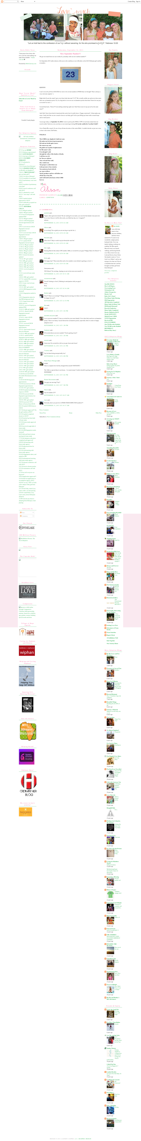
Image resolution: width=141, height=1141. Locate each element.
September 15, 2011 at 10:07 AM (56, 395)
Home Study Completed (111, 310)
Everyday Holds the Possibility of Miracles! (113, 340)
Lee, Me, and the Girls (113, 1035)
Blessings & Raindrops (113, 486)
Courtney (46, 350)
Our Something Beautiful (114, 512)
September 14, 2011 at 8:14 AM (56, 223)
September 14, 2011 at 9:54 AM (56, 263)
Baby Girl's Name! (110, 296)
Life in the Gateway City (114, 782)
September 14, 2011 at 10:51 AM (56, 274)
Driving (116, 1107)
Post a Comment (44, 410)
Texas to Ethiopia (112, 984)
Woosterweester (111, 433)
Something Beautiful (113, 448)
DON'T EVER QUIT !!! (113, 930)
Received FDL (109, 320)
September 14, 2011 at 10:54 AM (56, 288)
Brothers (117, 462)
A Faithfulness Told (112, 638)
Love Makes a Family (113, 354)
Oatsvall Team (111, 928)
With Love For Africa (113, 474)
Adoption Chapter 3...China (117, 503)
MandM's (109, 499)
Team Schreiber (111, 632)
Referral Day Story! (110, 330)
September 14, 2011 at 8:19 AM (56, 233)
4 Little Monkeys (112, 461)
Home (70, 413)
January (116, 1024)
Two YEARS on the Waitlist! (113, 326)
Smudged (109, 383)
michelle (46, 213)
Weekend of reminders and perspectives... (118, 906)
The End (109, 567)
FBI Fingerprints (109, 300)
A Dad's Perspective (110, 292)
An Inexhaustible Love (113, 551)
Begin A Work (111, 635)
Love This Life (111, 795)
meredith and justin (49, 315)
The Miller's (110, 1092)
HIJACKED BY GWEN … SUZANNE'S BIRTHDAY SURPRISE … (114, 938)
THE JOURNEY (111, 935)
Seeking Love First (112, 625)
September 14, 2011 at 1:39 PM (56, 335)
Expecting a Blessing (113, 877)
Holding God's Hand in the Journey (113, 821)
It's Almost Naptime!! (113, 730)
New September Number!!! (70, 54)
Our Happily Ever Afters (114, 756)
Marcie (46, 390)
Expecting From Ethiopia (114, 902)
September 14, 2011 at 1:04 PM (56, 311)
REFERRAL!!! (109, 328)
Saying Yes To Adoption (113, 371)
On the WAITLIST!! (110, 314)
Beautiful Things (111, 702)
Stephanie (47, 330)
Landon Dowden (111, 1072)
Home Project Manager (50, 360)
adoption (50, 197)
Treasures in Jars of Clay (114, 668)
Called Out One (111, 1064)
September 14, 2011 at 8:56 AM (56, 253)
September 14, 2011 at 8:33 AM (56, 243)
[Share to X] (68, 195)
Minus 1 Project (111, 890)
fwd (108, 379)
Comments (24, 516)
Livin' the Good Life (113, 1009)
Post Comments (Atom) (53, 416)
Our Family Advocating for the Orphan (114, 611)
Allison (46, 227)
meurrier (46, 340)
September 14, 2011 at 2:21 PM (56, 346)
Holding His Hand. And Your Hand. (118, 826)
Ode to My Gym (111, 373)
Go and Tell (110, 525)
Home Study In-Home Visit (112, 304)
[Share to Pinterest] (72, 195)
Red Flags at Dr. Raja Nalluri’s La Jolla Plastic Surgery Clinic (113, 358)
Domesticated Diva (112, 597)
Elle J (45, 248)
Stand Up (117, 540)
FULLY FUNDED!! (110, 322)
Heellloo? (117, 670)
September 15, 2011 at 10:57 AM (56, 405)
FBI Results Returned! (111, 306)
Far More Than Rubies (113, 1022)
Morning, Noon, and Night (117, 1012)
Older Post (98, 413)
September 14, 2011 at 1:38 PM (56, 325)
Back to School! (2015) (116, 798)
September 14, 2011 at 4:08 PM (56, 356)
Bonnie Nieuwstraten (50, 379)
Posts (23, 512)
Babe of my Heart (112, 364)
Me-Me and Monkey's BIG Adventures (113, 998)
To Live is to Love (112, 869)
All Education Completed (112, 302)
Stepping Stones (111, 538)
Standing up (118, 745)
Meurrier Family (112, 915)
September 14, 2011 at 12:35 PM (56, 300)
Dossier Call (108, 294)
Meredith (46, 237)
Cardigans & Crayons (113, 1079)
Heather (46, 293)
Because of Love (111, 411)
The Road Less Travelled (114, 769)
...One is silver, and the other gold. (118, 490)
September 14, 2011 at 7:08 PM (56, 385)
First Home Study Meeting (112, 298)
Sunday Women (111, 1048)
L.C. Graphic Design (83, 1139)
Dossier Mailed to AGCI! (112, 312)
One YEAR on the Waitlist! (112, 324)
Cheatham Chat (111, 958)
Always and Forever (112, 566)
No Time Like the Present (114, 848)
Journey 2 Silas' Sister (113, 377)
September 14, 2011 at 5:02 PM (56, 375)
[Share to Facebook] (70, 195)
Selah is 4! (117, 917)
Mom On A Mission (112, 681)
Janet (45, 400)
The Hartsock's (111, 835)
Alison (117, 226)
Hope (116, 657)
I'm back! (117, 449)
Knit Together (111, 640)
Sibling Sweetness (111, 865)
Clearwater (117, 837)
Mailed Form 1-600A (111, 316)
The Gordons (110, 717)
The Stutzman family (113, 585)
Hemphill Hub (111, 808)
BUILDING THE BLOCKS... (112, 944)
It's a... (116, 809)
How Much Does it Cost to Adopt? (118, 988)
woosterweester (48, 278)
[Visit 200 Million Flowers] (27, 540)
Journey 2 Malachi (112, 709)
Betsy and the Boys (112, 572)
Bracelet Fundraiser (110, 308)
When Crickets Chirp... (117, 852)
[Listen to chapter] (24, 59)
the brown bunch (111, 1118)
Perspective (117, 732)
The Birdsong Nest (112, 971)
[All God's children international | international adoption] (27, 140)
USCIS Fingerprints (110, 318)
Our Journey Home (112, 643)
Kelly (45, 258)
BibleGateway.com (31, 63)
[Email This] (64, 195)
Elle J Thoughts (111, 1105)
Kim (45, 305)
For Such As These (112, 743)
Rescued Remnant (112, 694)
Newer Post (43, 413)
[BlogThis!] (66, 195)
